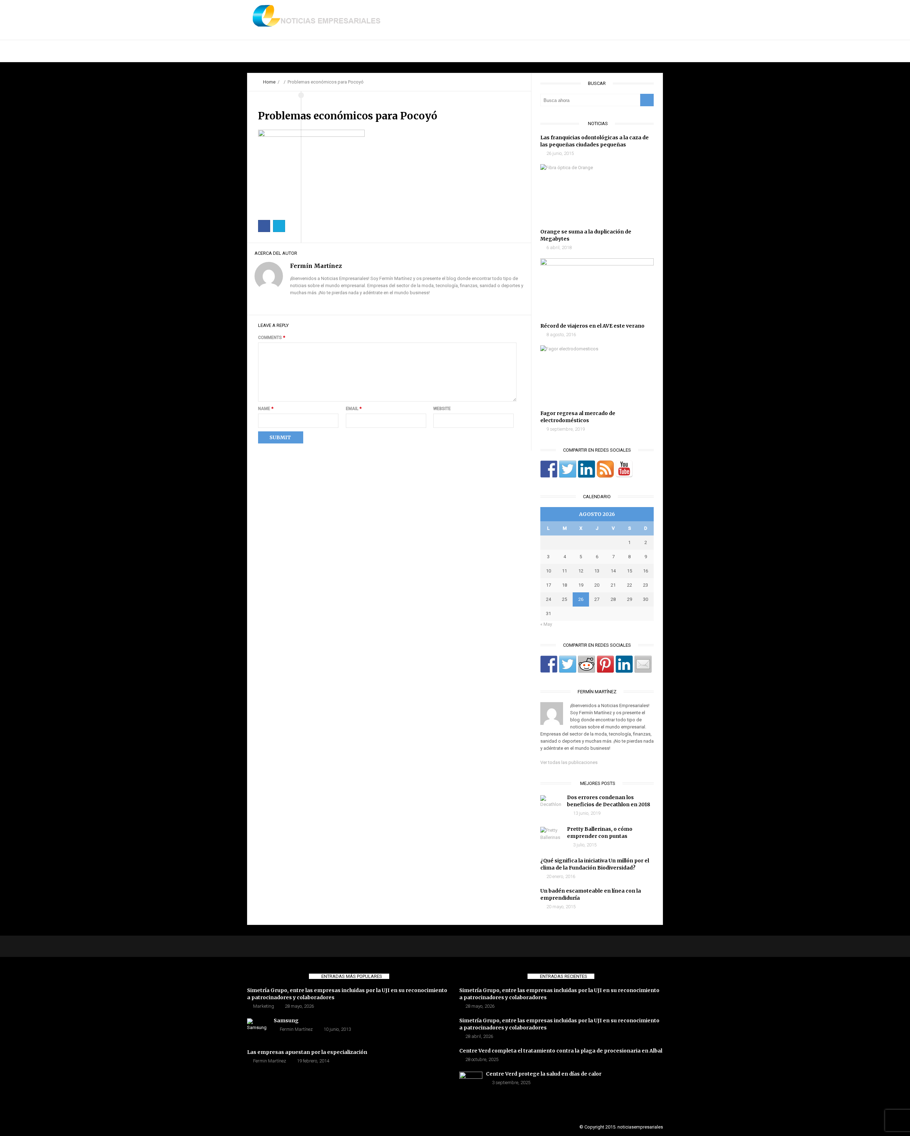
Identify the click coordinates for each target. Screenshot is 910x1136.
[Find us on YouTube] (624, 469)
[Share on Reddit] (586, 664)
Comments (271, 337)
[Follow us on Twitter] (567, 469)
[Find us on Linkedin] (586, 469)
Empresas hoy (395, 51)
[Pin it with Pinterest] (605, 664)
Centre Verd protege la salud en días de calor (543, 1074)
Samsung (286, 1020)
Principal (266, 51)
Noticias (350, 51)
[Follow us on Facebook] (548, 469)
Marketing (263, 1006)
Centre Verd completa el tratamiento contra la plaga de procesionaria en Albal (560, 1051)
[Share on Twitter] (567, 664)
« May (546, 624)
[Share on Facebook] (548, 664)
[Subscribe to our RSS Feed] (605, 469)
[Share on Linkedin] (624, 664)
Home (269, 82)
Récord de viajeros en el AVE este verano (592, 326)
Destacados (309, 51)
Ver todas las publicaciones (569, 762)
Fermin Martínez (296, 1029)
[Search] (647, 100)
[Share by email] (643, 664)
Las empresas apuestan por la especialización (307, 1052)
